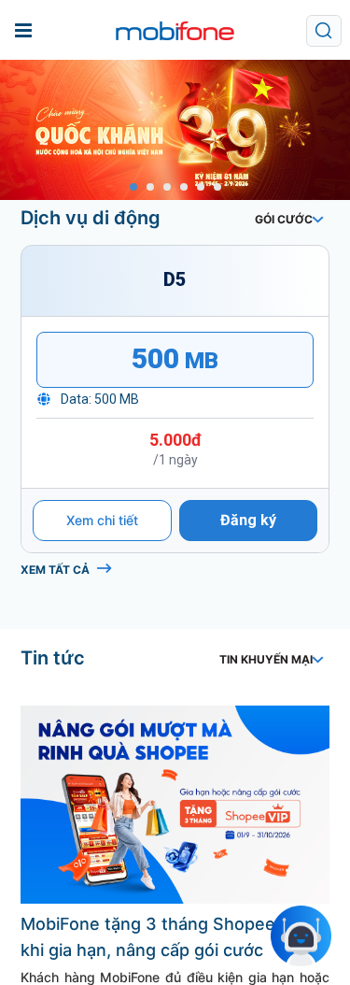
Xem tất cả (55, 689)
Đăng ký (248, 640)
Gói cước (284, 219)
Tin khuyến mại (266, 779)
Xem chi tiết (102, 640)
